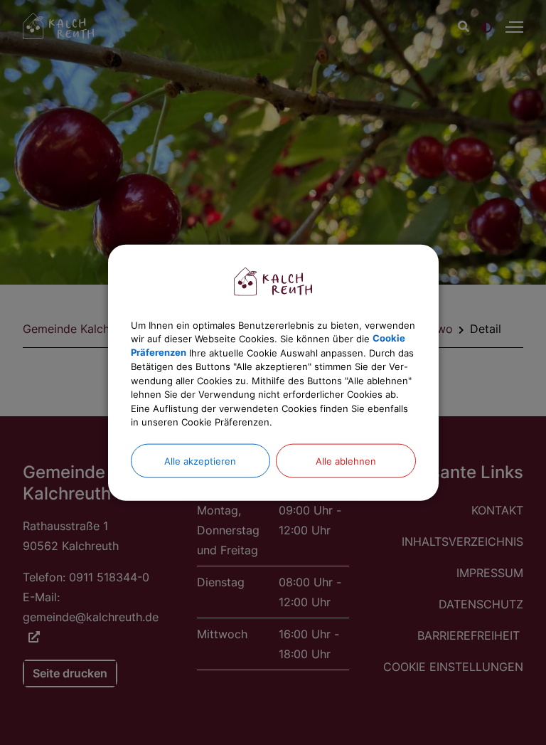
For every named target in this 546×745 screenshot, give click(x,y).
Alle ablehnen (346, 460)
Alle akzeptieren (200, 460)
